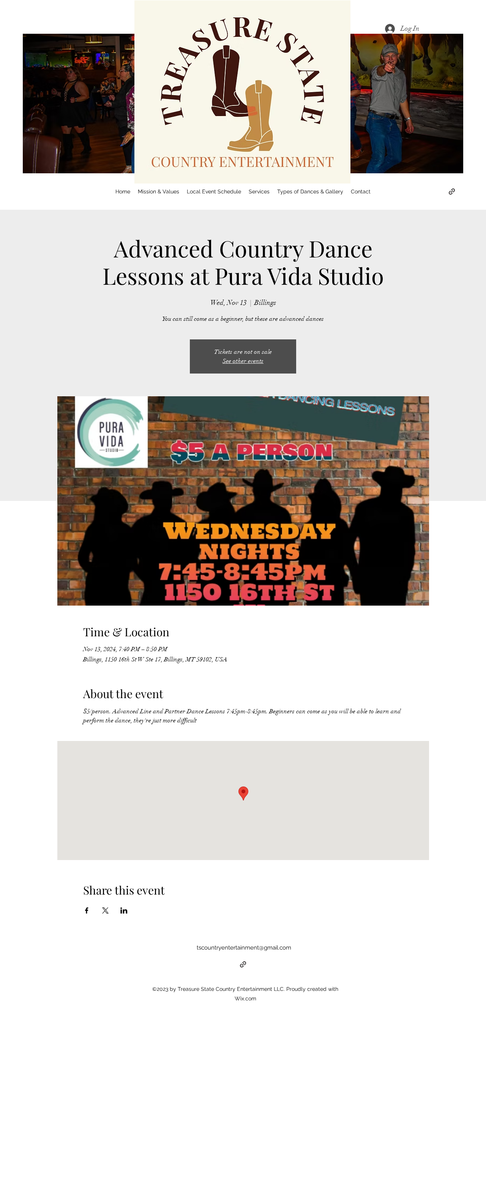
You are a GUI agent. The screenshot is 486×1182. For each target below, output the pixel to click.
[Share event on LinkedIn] (124, 910)
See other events (243, 361)
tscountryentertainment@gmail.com (244, 947)
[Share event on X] (105, 910)
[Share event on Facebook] (86, 910)
